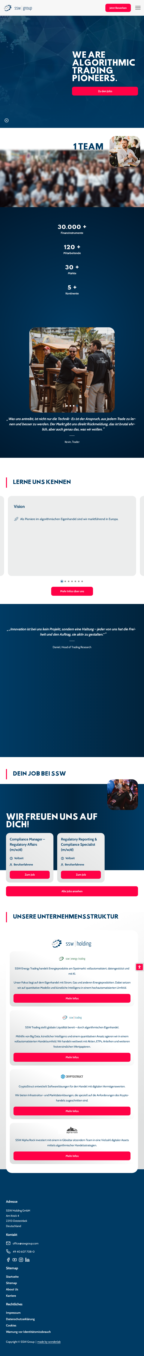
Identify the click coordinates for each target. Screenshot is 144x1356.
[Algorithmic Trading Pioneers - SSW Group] (18, 9)
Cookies (11, 1325)
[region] (72, 386)
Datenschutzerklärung (20, 1319)
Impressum (13, 1313)
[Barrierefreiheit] (139, 967)
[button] (62, 581)
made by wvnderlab (49, 1341)
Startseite (12, 1276)
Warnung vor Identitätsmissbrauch (28, 1332)
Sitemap (11, 1283)
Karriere (11, 1295)
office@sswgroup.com (25, 1243)
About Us (12, 1289)
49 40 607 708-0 (23, 1251)
